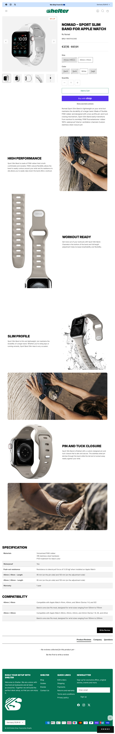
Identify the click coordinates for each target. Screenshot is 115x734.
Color (64, 66)
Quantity (65, 78)
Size (63, 55)
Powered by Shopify (25, 728)
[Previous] (40, 4)
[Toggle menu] (7, 11)
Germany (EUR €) (102, 4)
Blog (42, 680)
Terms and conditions (66, 694)
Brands (43, 687)
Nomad (67, 34)
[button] (57, 654)
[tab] (84, 640)
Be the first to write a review (57, 655)
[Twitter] (15, 4)
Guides (43, 683)
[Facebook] (6, 4)
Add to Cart (85, 91)
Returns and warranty (65, 690)
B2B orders (61, 680)
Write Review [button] (104, 630)
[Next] (75, 4)
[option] (30, 44)
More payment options (85, 104)
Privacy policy (63, 697)
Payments (61, 687)
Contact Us (44, 690)
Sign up (84, 697)
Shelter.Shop (14, 728)
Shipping (60, 683)
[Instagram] (10, 4)
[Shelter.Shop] (57, 11)
